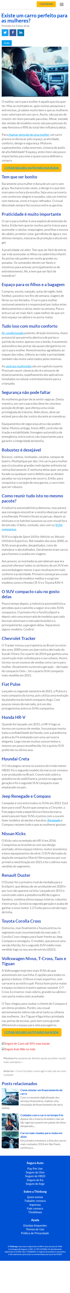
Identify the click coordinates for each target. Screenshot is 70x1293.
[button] (62, 5)
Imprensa (35, 1204)
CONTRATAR (46, 4)
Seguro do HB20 (35, 1176)
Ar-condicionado (13, 333)
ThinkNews (35, 1212)
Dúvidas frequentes (35, 1225)
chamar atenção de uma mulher (28, 134)
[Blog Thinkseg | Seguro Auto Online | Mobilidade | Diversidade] (13, 4)
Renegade (53, 820)
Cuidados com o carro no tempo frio (41, 1115)
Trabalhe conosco (35, 1200)
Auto (7, 43)
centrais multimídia (18, 366)
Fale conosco (35, 1208)
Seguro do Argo (35, 1183)
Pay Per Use (35, 1168)
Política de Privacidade (35, 1233)
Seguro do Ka (35, 1180)
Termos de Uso (35, 1229)
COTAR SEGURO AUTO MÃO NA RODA (31, 168)
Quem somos (35, 1197)
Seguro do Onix (35, 1172)
